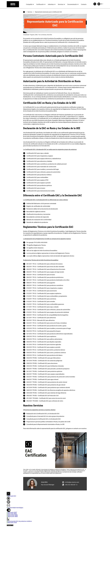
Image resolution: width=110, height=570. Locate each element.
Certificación (40, 4)
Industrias (51, 4)
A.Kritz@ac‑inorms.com (72, 482)
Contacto (83, 4)
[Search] (94, 4)
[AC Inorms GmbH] (13, 4)
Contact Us (10, 525)
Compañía (29, 4)
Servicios (60, 4)
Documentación (72, 4)
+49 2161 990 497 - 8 (71, 484)
